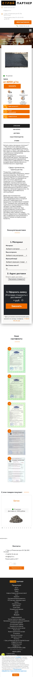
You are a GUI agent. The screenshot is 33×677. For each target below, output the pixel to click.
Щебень (16, 589)
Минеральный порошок (16, 609)
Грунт (16, 595)
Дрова (16, 612)
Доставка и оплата (16, 637)
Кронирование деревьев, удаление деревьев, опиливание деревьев (16, 621)
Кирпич (16, 602)
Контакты (16, 638)
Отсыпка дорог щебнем (16, 624)
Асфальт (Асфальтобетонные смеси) (16, 593)
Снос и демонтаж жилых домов (16, 628)
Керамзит (16, 596)
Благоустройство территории (16, 619)
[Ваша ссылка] (10, 564)
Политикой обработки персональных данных (14, 670)
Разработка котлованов (16, 626)
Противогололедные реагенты (16, 598)
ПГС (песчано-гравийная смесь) (16, 600)
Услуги (16, 615)
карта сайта (16, 651)
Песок (16, 591)
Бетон (16, 587)
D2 (14, 564)
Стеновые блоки (16, 604)
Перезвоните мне (17, 568)
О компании (16, 633)
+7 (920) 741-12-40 (16, 644)
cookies (18, 657)
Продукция (16, 585)
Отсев (16, 611)
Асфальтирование (16, 617)
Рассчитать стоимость (16, 279)
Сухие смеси (16, 607)
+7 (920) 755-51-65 (24, 26)
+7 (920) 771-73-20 (12, 116)
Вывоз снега (16, 629)
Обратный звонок (22, 22)
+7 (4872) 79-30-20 (11, 554)
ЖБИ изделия (16, 605)
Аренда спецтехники (16, 635)
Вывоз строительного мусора (16, 631)
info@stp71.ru (7, 10)
